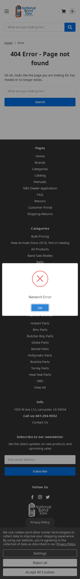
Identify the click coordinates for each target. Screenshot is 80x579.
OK (40, 308)
